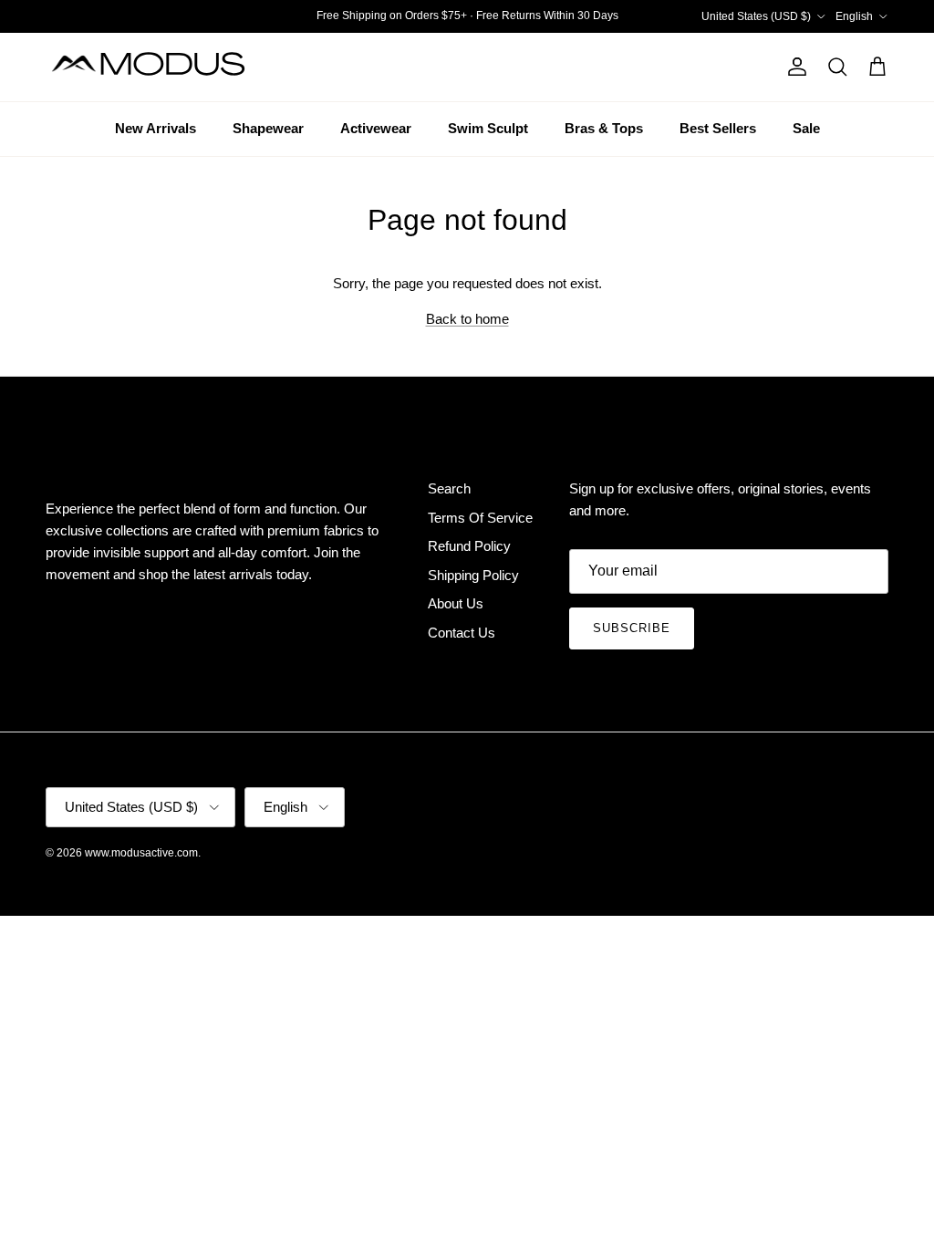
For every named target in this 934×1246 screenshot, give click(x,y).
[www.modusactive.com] (160, 67)
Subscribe (631, 628)
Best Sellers (718, 128)
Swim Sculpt (488, 128)
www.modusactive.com (141, 852)
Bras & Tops (604, 128)
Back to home (467, 319)
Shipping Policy (473, 575)
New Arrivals (155, 128)
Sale (806, 128)
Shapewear (268, 128)
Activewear (375, 128)
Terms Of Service (480, 517)
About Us (455, 603)
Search (449, 488)
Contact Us (461, 632)
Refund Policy (469, 546)
